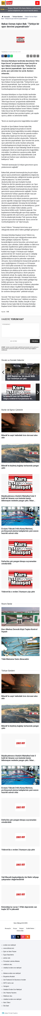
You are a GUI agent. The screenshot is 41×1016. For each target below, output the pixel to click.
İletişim (21, 928)
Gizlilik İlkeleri (30, 928)
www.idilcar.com (8, 948)
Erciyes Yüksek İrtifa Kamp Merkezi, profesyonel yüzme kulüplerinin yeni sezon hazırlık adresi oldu (24, 9)
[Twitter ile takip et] (18, 937)
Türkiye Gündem (17, 16)
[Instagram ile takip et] (22, 937)
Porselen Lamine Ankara (11, 961)
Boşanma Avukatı (9, 976)
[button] (31, 56)
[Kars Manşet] (7, 3)
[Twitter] (5, 56)
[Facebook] (2, 56)
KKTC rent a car (8, 983)
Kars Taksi (6, 1002)
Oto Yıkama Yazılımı (9, 993)
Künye (15, 928)
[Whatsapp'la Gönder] (11, 56)
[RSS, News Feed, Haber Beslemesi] (27, 937)
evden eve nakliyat (9, 945)
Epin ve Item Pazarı (9, 951)
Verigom (6, 986)
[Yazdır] (28, 56)
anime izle (6, 958)
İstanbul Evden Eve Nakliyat (12, 989)
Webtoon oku (7, 996)
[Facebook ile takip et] (13, 937)
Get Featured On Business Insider (14, 980)
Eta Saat (6, 1006)
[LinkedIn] (8, 56)
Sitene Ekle (20, 931)
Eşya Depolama (8, 955)
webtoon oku (7, 964)
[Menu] (37, 3)
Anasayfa (7, 16)
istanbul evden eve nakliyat (12, 968)
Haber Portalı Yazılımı (11, 1013)
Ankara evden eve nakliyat (12, 973)
